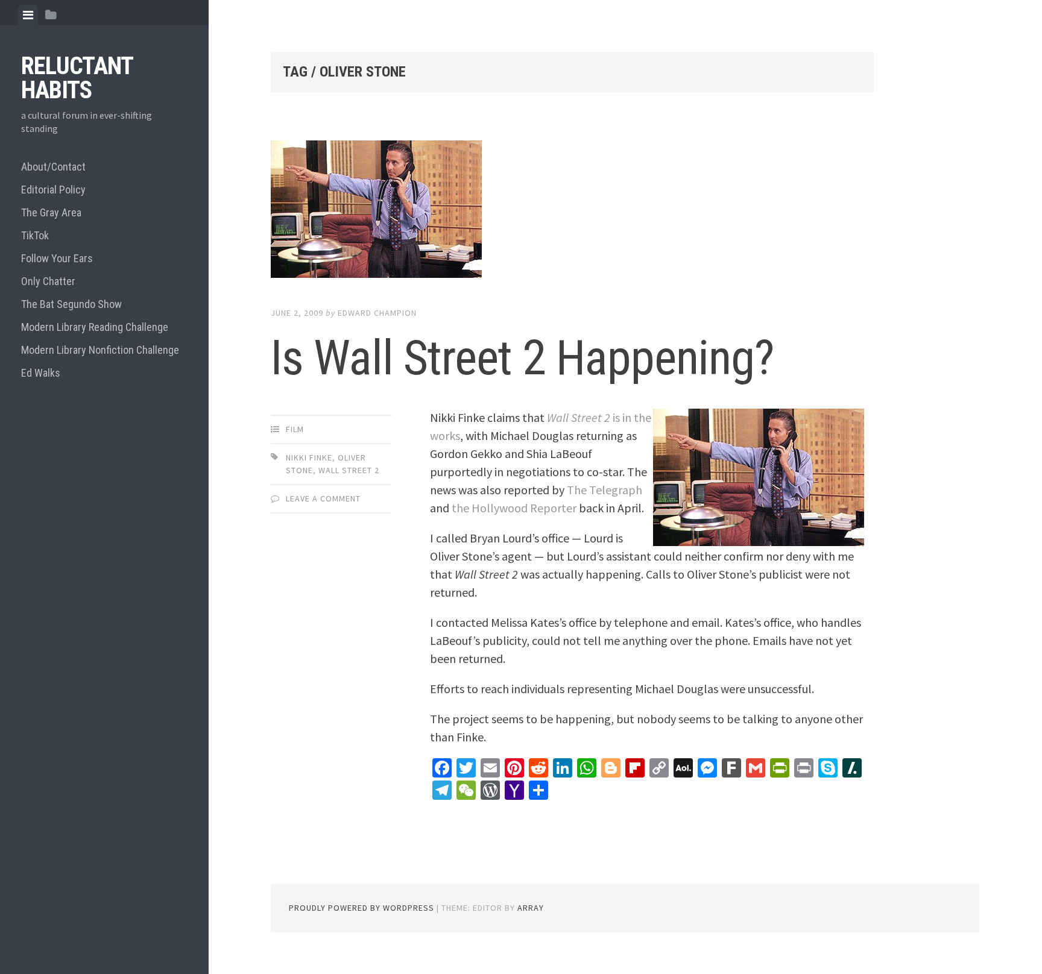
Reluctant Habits (77, 78)
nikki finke (309, 457)
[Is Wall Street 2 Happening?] (572, 211)
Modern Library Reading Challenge (94, 327)
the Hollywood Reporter (514, 507)
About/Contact (53, 166)
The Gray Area (51, 212)
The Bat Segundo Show (71, 304)
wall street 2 (348, 470)
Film (295, 429)
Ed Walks (40, 372)
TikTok (35, 235)
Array (530, 907)
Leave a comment (323, 498)
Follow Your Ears (57, 258)
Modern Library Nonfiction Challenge (100, 350)
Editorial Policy (53, 189)
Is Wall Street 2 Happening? (522, 358)
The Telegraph (604, 489)
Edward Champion (377, 312)
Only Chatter (48, 281)
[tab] (28, 15)
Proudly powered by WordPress (361, 907)
